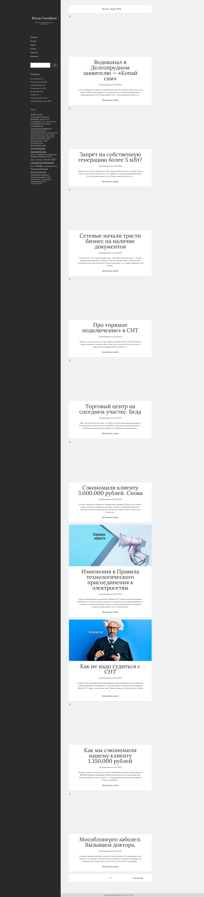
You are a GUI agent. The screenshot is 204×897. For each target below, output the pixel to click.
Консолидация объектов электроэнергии (43, 132)
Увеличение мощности (39, 175)
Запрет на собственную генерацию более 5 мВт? (110, 128)
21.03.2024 (117, 418)
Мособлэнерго (41, 137)
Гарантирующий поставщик (40, 124)
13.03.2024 (117, 767)
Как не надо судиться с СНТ (110, 640)
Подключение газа (38, 145)
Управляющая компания (38, 177)
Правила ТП (41, 154)
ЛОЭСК (47, 135)
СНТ (53, 159)
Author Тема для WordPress (112, 895)
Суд (32, 166)
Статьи (33, 49)
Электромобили (46, 179)
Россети (47, 159)
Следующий (138, 878)
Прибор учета (52, 154)
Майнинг (33, 137)
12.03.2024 (117, 851)
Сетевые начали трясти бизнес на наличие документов (110, 209)
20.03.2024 (117, 499)
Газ (43, 121)
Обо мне (33, 37)
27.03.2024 (117, 85)
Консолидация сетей (37, 135)
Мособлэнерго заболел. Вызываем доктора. (110, 813)
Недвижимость (36, 88)
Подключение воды (36, 143)
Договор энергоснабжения (41, 129)
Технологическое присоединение (39, 170)
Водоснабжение (37, 82)
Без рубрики (35, 79)
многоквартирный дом (38, 181)
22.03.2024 (117, 337)
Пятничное (35, 91)
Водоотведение (44, 119)
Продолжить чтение (110, 100)
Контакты (34, 56)
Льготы (52, 135)
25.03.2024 (117, 253)
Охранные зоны (36, 141)
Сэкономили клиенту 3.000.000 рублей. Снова (110, 461)
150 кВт (40, 114)
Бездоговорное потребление (39, 117)
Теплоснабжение (37, 98)
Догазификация (36, 126)
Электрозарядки (35, 179)
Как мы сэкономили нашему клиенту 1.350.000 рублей (110, 724)
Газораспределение (50, 121)
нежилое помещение (36, 183)
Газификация (35, 85)
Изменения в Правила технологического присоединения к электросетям (110, 545)
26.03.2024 (117, 166)
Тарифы (39, 165)
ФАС (49, 177)
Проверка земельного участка (41, 156)
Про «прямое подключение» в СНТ (110, 299)
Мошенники (50, 137)
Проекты (34, 52)
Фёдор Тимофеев (44, 18)
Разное (33, 95)
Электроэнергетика (38, 101)
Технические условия (50, 166)
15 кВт (33, 114)
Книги (32, 45)
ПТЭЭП (45, 141)
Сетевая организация (42, 162)
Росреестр (39, 159)
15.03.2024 (117, 594)
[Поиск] (54, 65)
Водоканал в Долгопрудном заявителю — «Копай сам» (110, 36)
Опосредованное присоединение (40, 138)
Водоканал (34, 119)
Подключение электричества (38, 150)
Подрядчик (33, 154)
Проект (32, 159)
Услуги (33, 41)
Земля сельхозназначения (38, 130)
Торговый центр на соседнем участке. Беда (110, 380)
